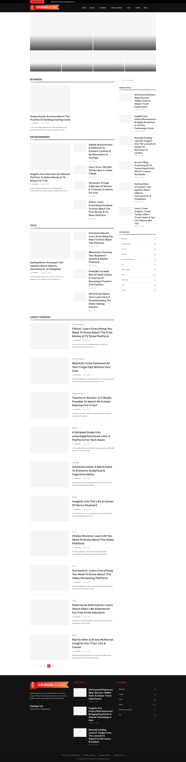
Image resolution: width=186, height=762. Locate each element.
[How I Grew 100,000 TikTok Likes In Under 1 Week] (80, 170)
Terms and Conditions (70, 755)
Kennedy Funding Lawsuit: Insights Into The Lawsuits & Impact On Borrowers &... (46, 64)
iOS (138, 264)
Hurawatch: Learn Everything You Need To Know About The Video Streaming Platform (92, 574)
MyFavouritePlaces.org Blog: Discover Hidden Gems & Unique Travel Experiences (61, 43)
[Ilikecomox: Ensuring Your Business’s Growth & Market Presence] (80, 255)
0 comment (67, 48)
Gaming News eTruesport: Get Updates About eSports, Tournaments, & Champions (108, 62)
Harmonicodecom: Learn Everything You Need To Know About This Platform (101, 238)
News (84, 8)
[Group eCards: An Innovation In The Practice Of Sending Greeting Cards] (50, 98)
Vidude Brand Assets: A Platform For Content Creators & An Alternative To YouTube (101, 151)
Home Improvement (138, 259)
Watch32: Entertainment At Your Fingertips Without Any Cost (91, 367)
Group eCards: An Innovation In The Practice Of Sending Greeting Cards (50, 118)
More (145, 8)
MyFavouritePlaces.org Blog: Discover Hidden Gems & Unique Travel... (74, 2)
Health (92, 8)
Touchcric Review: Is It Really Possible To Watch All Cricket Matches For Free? (91, 401)
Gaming (138, 254)
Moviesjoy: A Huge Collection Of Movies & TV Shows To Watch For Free (101, 187)
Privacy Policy (89, 755)
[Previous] (46, 1)
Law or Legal (138, 270)
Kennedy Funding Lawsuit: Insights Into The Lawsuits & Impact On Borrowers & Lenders (144, 145)
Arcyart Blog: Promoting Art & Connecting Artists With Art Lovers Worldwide (77, 64)
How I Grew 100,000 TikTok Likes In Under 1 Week (100, 170)
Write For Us (119, 755)
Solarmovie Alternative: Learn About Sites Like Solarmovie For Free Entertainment (92, 608)
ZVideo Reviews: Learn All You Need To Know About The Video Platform (93, 539)
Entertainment (40, 137)
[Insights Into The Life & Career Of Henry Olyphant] (49, 509)
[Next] (49, 1)
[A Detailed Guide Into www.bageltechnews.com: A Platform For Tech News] (49, 440)
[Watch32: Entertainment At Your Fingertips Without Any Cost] (49, 371)
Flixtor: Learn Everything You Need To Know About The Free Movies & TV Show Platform (100, 209)
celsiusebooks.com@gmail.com (40, 709)
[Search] (155, 8)
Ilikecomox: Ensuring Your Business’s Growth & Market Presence (100, 257)
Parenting (138, 280)
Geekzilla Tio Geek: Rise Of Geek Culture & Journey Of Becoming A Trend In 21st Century (100, 278)
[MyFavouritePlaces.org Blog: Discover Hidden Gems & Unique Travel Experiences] (61, 31)
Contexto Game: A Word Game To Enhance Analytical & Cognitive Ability (92, 470)
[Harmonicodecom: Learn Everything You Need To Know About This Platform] (80, 236)
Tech (128, 8)
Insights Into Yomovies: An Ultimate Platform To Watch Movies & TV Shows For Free (50, 177)
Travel (137, 8)
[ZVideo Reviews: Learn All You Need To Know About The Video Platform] (49, 543)
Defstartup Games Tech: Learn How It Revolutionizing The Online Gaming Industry (100, 300)
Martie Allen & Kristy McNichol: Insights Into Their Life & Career (92, 643)
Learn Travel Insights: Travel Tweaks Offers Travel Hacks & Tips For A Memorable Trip (144, 216)
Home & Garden (116, 8)
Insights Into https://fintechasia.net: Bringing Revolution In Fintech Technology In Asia (124, 43)
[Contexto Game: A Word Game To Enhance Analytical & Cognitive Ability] (49, 474)
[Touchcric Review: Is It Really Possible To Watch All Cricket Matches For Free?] (49, 405)
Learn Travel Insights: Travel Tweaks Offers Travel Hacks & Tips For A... (140, 64)
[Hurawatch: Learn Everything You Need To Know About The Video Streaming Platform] (49, 578)
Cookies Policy (105, 755)
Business (103, 8)
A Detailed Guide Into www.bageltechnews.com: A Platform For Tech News (91, 436)
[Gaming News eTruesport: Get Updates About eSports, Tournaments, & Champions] (50, 245)
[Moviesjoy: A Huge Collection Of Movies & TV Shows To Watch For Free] (80, 185)
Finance (138, 249)
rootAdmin (35, 123)
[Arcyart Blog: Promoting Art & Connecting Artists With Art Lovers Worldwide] (125, 165)
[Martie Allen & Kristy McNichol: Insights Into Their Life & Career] (49, 647)
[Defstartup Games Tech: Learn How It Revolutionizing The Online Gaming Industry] (80, 296)
